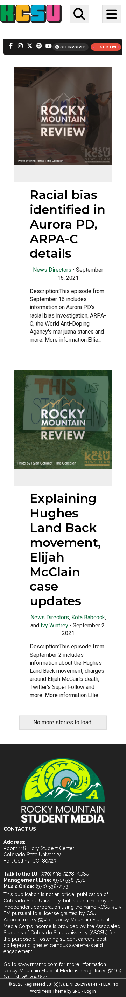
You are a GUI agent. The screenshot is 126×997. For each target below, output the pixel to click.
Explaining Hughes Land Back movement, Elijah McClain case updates (65, 549)
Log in (90, 991)
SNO (76, 991)
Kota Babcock (88, 617)
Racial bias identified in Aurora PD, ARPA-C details (67, 224)
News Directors (52, 269)
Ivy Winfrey (54, 625)
